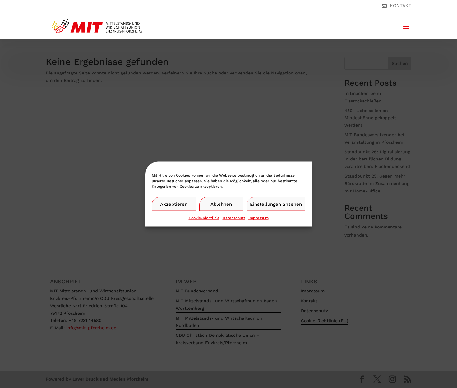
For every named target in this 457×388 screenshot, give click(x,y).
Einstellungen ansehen (276, 204)
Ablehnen (221, 204)
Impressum (258, 218)
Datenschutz (234, 218)
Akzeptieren (173, 204)
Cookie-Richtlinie (204, 218)
